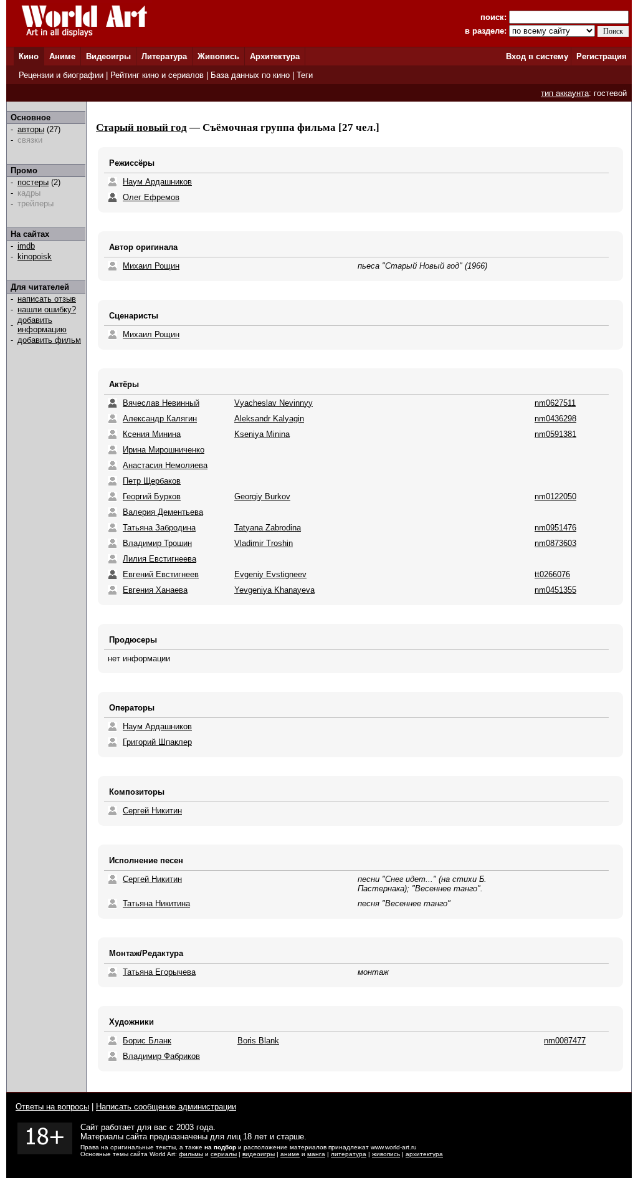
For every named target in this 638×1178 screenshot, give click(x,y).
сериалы (224, 1154)
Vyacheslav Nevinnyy (273, 403)
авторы (30, 129)
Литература (164, 56)
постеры (33, 182)
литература (348, 1154)
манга (316, 1154)
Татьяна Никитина (156, 903)
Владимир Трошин (157, 543)
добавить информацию (42, 324)
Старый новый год (141, 127)
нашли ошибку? (46, 309)
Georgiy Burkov (262, 496)
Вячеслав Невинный (161, 403)
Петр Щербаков (152, 481)
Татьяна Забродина (159, 527)
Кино (29, 56)
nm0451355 (555, 590)
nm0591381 (555, 434)
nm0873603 (555, 543)
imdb (26, 246)
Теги (305, 75)
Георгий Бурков (152, 496)
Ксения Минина (152, 434)
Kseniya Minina (262, 434)
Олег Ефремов (151, 197)
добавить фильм (49, 340)
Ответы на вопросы (52, 1106)
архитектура (424, 1154)
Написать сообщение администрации (166, 1106)
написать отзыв (46, 299)
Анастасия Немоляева (165, 465)
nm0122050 (555, 496)
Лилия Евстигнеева (159, 558)
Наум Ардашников (157, 181)
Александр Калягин (160, 418)
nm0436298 (555, 418)
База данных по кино (250, 75)
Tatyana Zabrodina (267, 527)
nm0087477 (565, 1040)
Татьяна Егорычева (159, 972)
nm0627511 (555, 403)
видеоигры (258, 1154)
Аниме (62, 56)
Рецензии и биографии (61, 75)
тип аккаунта (565, 93)
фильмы (191, 1154)
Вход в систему (537, 56)
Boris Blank (258, 1040)
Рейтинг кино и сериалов (157, 75)
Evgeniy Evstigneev (270, 574)
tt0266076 (552, 574)
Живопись (218, 56)
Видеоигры (108, 56)
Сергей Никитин (152, 810)
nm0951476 (555, 527)
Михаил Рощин (151, 266)
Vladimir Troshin (263, 543)
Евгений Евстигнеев (161, 574)
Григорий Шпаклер (157, 742)
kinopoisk (34, 256)
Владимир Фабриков (161, 1056)
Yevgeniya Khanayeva (274, 590)
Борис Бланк (147, 1040)
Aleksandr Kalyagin (269, 418)
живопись (386, 1154)
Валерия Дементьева (163, 512)
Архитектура (275, 56)
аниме (290, 1154)
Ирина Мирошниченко (163, 449)
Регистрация (601, 56)
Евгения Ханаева (155, 590)
